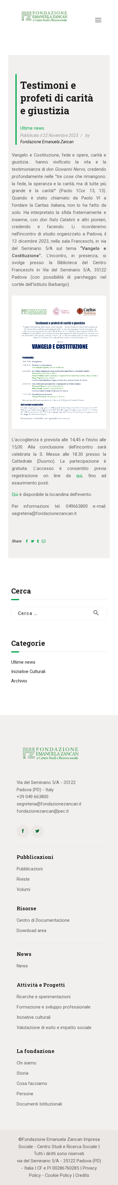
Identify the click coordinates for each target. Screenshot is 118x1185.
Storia (22, 1073)
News (22, 966)
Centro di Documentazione (43, 920)
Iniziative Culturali (28, 671)
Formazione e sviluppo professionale (53, 1007)
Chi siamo (26, 1063)
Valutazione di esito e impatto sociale (54, 1027)
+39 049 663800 (32, 796)
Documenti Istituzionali (39, 1104)
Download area (31, 930)
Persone (25, 1093)
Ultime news (32, 128)
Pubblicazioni (30, 869)
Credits (82, 1175)
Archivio (19, 681)
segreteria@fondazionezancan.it (49, 804)
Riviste (23, 879)
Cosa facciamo (32, 1083)
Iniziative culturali (34, 1017)
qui (79, 475)
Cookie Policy (58, 1175)
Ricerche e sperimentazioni (43, 996)
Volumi (23, 889)
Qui (15, 494)
